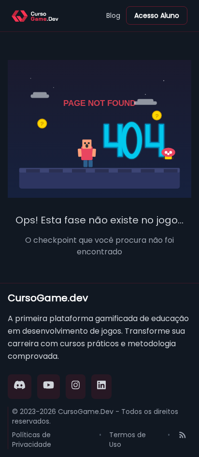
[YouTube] (48, 386)
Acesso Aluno (156, 15)
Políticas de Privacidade (31, 439)
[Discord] (19, 386)
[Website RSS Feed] (182, 439)
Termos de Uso (127, 439)
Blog (113, 15)
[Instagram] (76, 386)
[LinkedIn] (101, 386)
